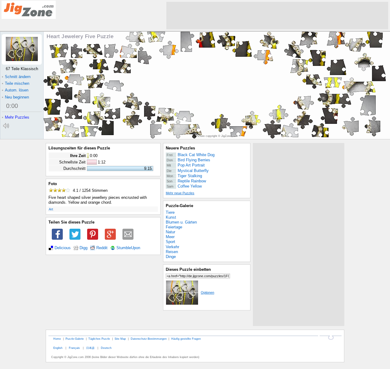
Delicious (63, 248)
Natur (170, 232)
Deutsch (106, 347)
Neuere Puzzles (180, 148)
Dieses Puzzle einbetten (188, 269)
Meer (170, 237)
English (57, 347)
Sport (170, 241)
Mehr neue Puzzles (180, 193)
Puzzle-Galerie (179, 205)
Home (57, 338)
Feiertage (174, 227)
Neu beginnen (15, 97)
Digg (83, 248)
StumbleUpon (128, 248)
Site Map (120, 338)
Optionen (207, 292)
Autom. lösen (15, 90)
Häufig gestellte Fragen (186, 338)
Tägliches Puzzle (99, 338)
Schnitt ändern (16, 76)
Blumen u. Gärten (181, 222)
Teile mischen (15, 83)
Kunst (171, 217)
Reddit (102, 248)
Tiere (170, 212)
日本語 (90, 347)
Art (51, 209)
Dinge (171, 256)
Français (74, 347)
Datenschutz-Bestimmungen (149, 338)
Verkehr (172, 247)
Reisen (172, 251)
